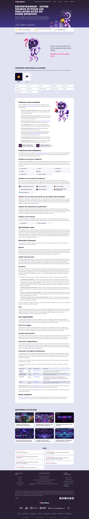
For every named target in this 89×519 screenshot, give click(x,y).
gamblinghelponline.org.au (38, 385)
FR (16, 498)
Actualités (72, 1)
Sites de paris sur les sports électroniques (42, 1)
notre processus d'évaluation (31, 106)
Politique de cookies (39, 517)
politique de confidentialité (66, 485)
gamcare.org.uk (36, 381)
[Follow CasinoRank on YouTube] (68, 498)
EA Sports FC (19, 484)
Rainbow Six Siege (19, 483)
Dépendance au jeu (53, 517)
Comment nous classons (69, 483)
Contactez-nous (69, 479)
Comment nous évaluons (69, 481)
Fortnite (19, 479)
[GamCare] (34, 508)
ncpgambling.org (36, 373)
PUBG (20, 481)
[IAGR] (21, 508)
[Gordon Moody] (43, 508)
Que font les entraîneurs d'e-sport (44, 481)
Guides (66, 1)
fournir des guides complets (41, 152)
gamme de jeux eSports (45, 121)
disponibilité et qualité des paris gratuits (37, 133)
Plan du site (65, 517)
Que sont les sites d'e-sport (44, 476)
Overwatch (20, 477)
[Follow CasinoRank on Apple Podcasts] (73, 498)
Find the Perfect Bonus (44, 478)
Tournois (60, 1)
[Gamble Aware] (56, 508)
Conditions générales (25, 517)
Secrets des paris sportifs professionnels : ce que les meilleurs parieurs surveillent (44, 484)
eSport (54, 1)
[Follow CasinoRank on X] (65, 498)
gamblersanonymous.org (37, 370)
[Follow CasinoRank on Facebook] (60, 498)
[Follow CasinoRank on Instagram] (63, 498)
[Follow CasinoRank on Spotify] (70, 498)
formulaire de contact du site (24, 398)
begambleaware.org (36, 376)
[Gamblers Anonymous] (26, 508)
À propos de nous (68, 477)
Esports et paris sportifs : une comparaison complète (44, 479)
